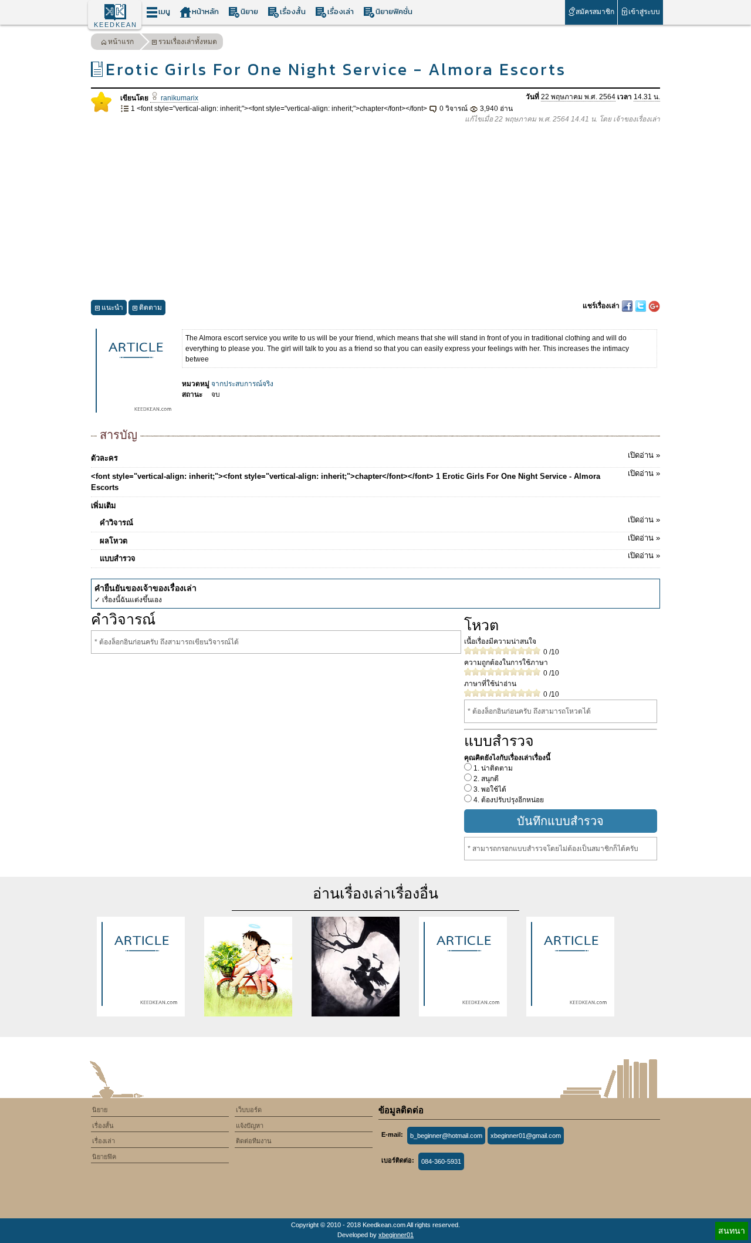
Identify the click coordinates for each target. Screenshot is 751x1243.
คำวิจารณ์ (380, 521)
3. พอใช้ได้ (489, 789)
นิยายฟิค (104, 1156)
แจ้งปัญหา (249, 1125)
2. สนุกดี (485, 779)
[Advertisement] (375, 212)
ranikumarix (178, 98)
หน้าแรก (121, 42)
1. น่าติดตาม (492, 768)
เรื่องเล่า (340, 11)
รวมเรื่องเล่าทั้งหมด (187, 42)
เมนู (164, 11)
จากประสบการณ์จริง (242, 384)
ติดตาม (150, 307)
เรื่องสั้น (293, 11)
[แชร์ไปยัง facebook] (628, 306)
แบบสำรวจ (380, 557)
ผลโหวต (380, 539)
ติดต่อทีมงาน (254, 1140)
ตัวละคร (375, 456)
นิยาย (249, 11)
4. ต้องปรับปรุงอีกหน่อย (508, 800)
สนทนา (731, 1230)
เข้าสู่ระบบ (644, 12)
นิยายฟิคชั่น (394, 11)
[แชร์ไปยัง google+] (654, 306)
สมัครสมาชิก (595, 12)
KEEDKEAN (115, 24)
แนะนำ (112, 307)
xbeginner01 (396, 1234)
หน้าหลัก (205, 11)
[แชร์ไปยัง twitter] (641, 306)
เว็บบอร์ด (249, 1109)
